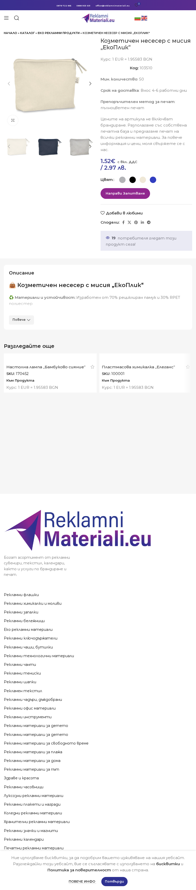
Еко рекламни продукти (59, 33)
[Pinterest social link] (136, 222)
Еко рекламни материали (28, 629)
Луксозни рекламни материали (33, 795)
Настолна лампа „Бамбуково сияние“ (45, 366)
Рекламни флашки (21, 594)
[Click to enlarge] (13, 120)
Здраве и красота (21, 778)
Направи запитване (125, 193)
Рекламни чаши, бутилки (28, 647)
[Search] (16, 18)
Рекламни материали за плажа (33, 752)
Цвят (107, 179)
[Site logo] (98, 17)
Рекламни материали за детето (36, 725)
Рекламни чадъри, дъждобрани (33, 699)
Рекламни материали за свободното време (46, 743)
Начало (10, 33)
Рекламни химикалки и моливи (33, 603)
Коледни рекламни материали (33, 813)
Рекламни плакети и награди (32, 804)
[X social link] (129, 222)
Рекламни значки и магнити (31, 830)
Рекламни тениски (22, 673)
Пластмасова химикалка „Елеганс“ (138, 366)
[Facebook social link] (123, 222)
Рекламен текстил (23, 691)
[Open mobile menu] (6, 18)
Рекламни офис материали (30, 708)
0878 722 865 (63, 5)
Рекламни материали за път (31, 769)
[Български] (137, 17)
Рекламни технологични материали (39, 656)
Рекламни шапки (20, 682)
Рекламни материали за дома (32, 760)
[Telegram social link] (148, 222)
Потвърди (114, 881)
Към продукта (20, 380)
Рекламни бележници (24, 621)
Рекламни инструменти (28, 717)
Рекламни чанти (20, 664)
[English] (144, 17)
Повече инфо (82, 881)
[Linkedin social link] (142, 222)
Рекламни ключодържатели (30, 638)
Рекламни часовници (23, 787)
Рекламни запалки (21, 612)
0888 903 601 (83, 5)
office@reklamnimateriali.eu (112, 5)
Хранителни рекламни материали (37, 821)
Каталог (27, 33)
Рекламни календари (24, 839)
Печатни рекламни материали (34, 848)
